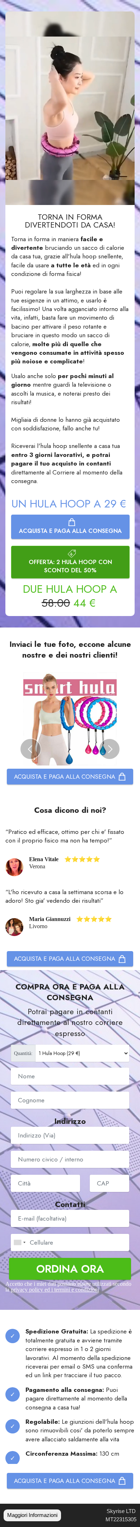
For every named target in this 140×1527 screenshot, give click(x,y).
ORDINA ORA (70, 1269)
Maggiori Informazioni (32, 1515)
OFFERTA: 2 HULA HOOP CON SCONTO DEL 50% (70, 566)
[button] (30, 749)
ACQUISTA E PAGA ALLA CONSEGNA (70, 531)
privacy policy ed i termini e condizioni (55, 1290)
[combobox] (19, 1242)
